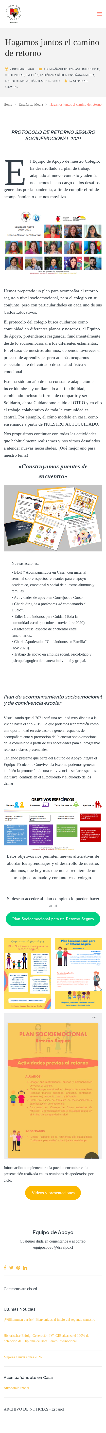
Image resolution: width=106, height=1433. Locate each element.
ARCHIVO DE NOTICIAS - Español (34, 1409)
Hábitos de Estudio (45, 80)
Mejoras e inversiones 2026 (23, 1357)
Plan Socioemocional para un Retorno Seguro (53, 918)
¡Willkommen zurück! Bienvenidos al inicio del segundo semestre (49, 1319)
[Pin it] (18, 1267)
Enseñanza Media (81, 75)
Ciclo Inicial (14, 75)
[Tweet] (11, 1267)
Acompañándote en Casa (62, 69)
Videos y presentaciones (53, 1192)
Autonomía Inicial (16, 1388)
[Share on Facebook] (5, 1267)
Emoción (32, 75)
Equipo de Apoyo (17, 80)
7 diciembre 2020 (22, 69)
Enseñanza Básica (53, 75)
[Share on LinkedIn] (25, 1267)
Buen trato (90, 69)
